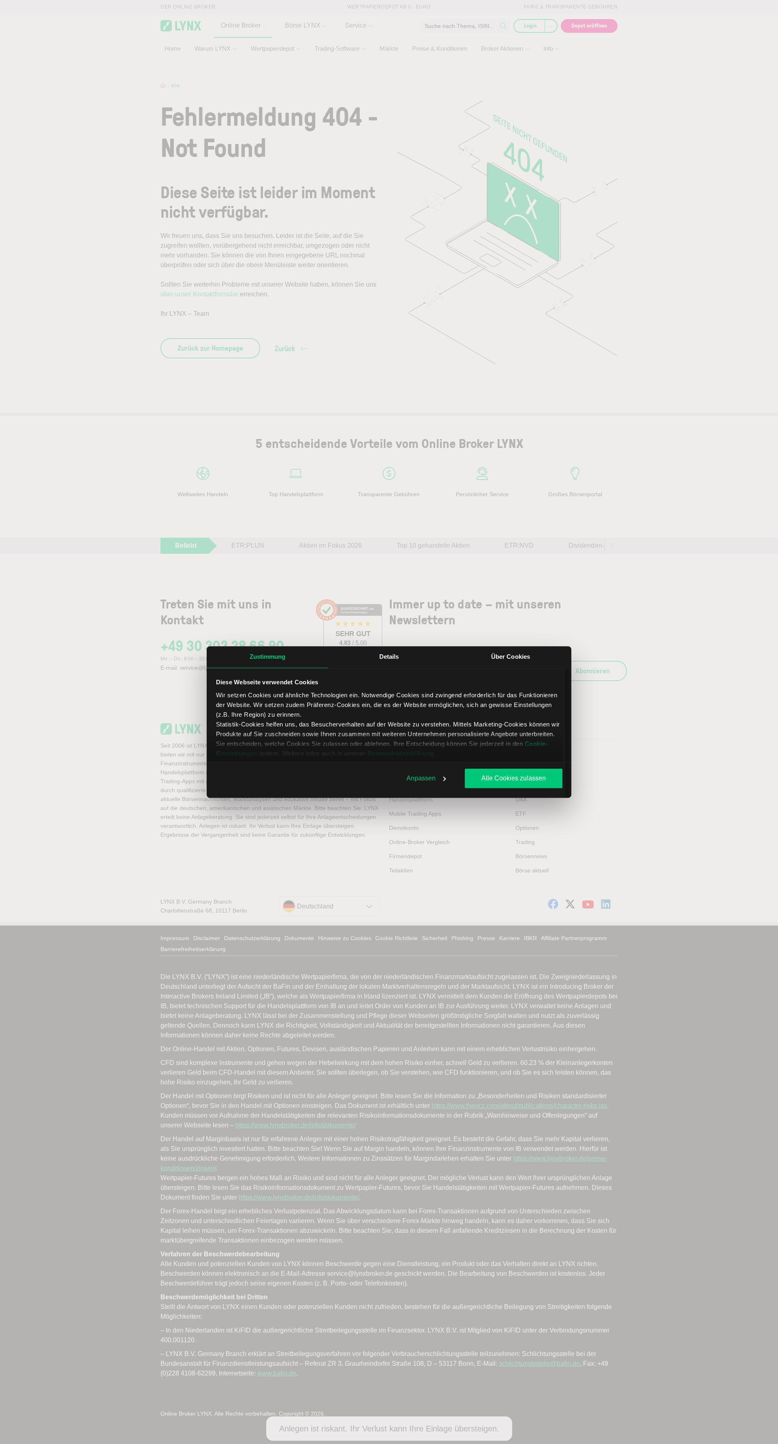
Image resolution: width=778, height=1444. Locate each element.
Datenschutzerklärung (401, 753)
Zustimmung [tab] (268, 656)
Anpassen (421, 778)
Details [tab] (389, 656)
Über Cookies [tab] (510, 656)
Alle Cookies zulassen (513, 778)
